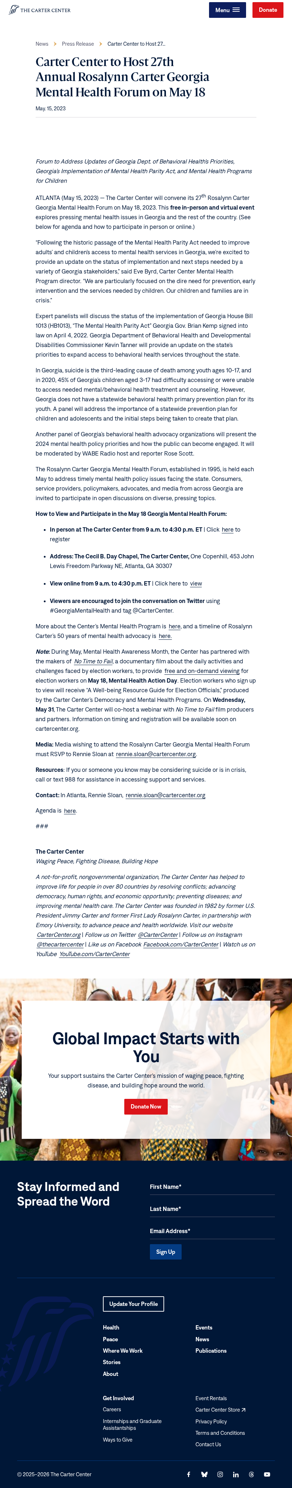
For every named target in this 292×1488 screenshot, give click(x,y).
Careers (112, 1409)
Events (204, 1327)
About (110, 1374)
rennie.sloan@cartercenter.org (156, 754)
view (196, 583)
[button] (227, 10)
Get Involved (118, 1398)
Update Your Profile (133, 1306)
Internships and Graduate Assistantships (132, 1424)
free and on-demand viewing (202, 670)
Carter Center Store (220, 1410)
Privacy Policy (211, 1421)
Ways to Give (117, 1440)
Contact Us (208, 1445)
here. (165, 635)
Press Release (78, 44)
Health (111, 1327)
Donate (268, 9)
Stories (112, 1362)
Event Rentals (211, 1398)
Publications (211, 1350)
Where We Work (122, 1350)
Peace (110, 1339)
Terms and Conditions (220, 1433)
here (228, 529)
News (42, 44)
